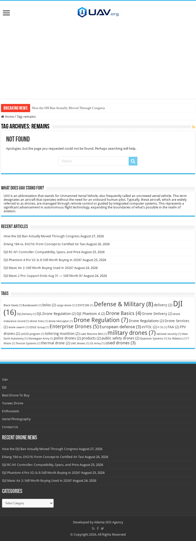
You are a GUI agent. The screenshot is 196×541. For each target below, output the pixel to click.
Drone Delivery (157, 314)
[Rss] (93, 528)
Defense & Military (123, 304)
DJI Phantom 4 (91, 314)
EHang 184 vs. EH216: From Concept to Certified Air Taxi (44, 244)
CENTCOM (84, 305)
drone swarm (18, 327)
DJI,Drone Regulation (56, 314)
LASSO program (32, 334)
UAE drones (80, 343)
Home (9, 117)
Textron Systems (28, 343)
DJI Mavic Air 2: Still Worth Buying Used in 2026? (39, 268)
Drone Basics (123, 313)
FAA (173, 327)
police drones (67, 338)
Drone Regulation (101, 320)
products (91, 338)
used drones (120, 342)
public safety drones (120, 338)
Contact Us (10, 427)
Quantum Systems (153, 338)
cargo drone (66, 305)
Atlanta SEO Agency (108, 522)
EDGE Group (39, 327)
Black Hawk (13, 305)
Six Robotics (177, 338)
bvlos (49, 305)
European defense (120, 326)
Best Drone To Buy (15, 395)
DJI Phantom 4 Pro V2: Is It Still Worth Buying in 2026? (43, 260)
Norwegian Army (40, 338)
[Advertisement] (98, 63)
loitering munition (62, 334)
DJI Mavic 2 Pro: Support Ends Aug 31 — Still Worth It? (43, 276)
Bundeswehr (32, 305)
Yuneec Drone (12, 403)
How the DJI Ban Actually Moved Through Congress (68, 108)
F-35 (162, 327)
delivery (163, 305)
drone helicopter (60, 321)
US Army (97, 343)
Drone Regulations (146, 321)
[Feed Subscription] (193, 127)
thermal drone (55, 343)
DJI (4, 387)
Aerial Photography (16, 419)
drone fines (39, 321)
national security (168, 334)
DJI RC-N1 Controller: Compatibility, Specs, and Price (42, 252)
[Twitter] (102, 528)
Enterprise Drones (74, 326)
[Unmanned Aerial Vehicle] (98, 12)
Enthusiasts (10, 411)
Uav (5, 379)
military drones (131, 333)
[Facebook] (97, 528)
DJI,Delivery (26, 314)
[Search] (133, 161)
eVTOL (149, 327)
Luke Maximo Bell (93, 334)
